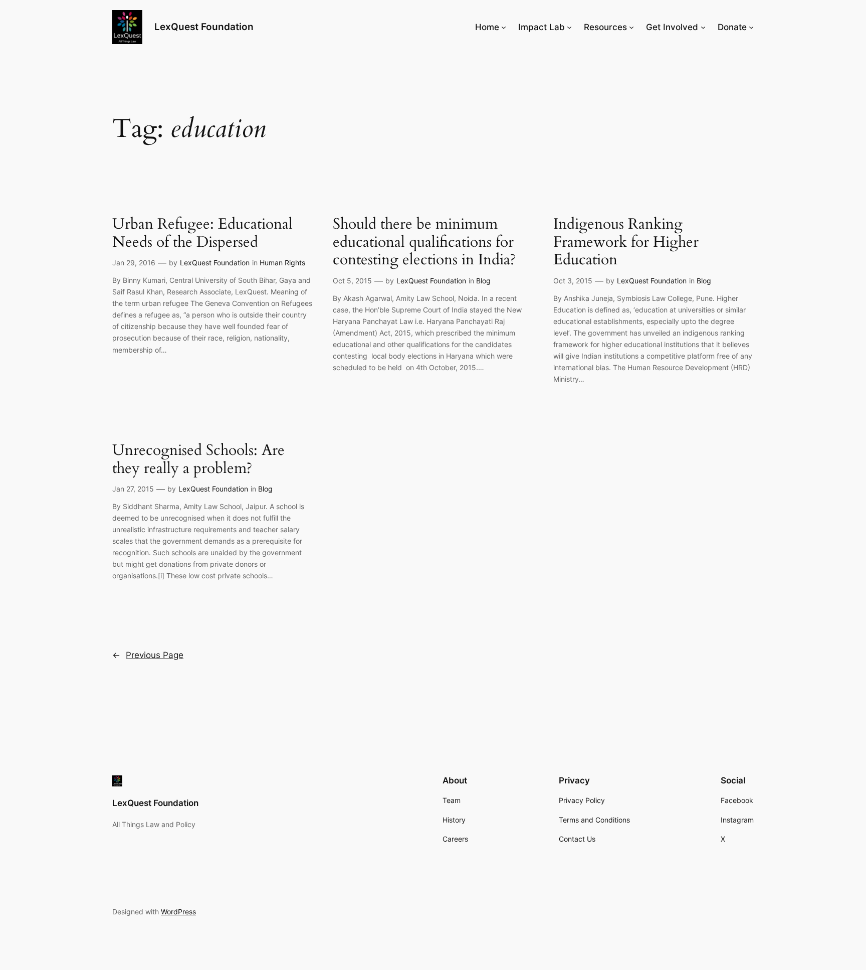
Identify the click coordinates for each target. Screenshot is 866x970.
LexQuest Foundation (204, 27)
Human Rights (282, 262)
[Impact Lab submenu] (569, 27)
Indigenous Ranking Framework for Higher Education (626, 242)
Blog (483, 280)
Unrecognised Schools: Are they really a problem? (198, 459)
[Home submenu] (503, 27)
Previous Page (147, 655)
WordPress (178, 911)
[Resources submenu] (631, 27)
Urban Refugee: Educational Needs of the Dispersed (202, 233)
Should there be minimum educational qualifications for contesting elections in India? (424, 242)
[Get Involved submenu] (703, 27)
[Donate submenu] (751, 27)
